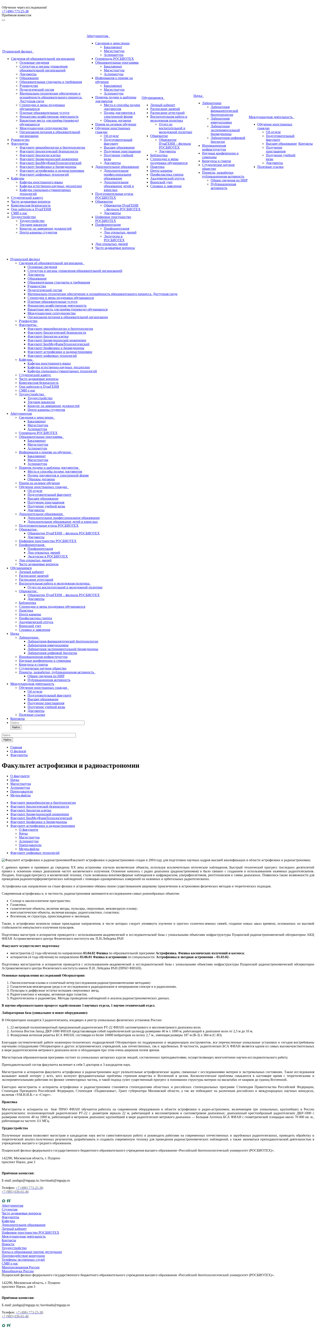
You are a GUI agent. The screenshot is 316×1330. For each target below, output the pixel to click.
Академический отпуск (167, 178)
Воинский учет (161, 182)
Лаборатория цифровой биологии (52, 653)
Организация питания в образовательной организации (68, 317)
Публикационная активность (223, 186)
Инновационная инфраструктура (214, 147)
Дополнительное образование (117, 167)
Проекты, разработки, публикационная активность (223, 174)
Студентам (9, 1209)
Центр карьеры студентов (38, 232)
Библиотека (158, 155)
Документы (28, 74)
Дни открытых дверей (120, 232)
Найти (16, 727)
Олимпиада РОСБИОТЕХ (114, 58)
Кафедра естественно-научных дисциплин (51, 186)
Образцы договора (117, 120)
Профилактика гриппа (166, 174)
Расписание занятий (165, 109)
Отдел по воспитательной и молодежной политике (175, 128)
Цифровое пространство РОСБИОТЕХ (113, 219)
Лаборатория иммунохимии (221, 120)
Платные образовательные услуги (44, 113)
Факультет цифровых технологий (44, 174)
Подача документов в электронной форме (119, 114)
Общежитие (104, 201)
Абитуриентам (98, 36)
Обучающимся (153, 98)
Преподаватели (30, 845)
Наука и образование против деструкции (32, 1252)
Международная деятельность (271, 117)
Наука (198, 96)
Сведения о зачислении (112, 43)
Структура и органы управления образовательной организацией (43, 68)
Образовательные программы (117, 62)
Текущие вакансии (33, 224)
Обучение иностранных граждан (44, 487)
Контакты (305, 143)
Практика (157, 167)
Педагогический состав (37, 89)
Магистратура (114, 51)
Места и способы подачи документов (55, 471)
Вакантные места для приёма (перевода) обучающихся (67, 309)
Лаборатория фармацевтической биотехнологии (224, 110)
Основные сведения (34, 62)
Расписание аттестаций (167, 113)
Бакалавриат (113, 47)
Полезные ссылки (270, 167)
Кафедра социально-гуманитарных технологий (62, 371)
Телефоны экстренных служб (23, 1259)
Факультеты (19, 143)
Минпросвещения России (21, 1267)
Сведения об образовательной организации (43, 58)
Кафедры (17, 178)
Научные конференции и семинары (45, 660)
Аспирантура (113, 55)
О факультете (28, 829)
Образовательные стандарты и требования (51, 82)
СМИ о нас (19, 213)
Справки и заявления (165, 186)
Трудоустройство (23, 217)
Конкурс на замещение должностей (46, 228)
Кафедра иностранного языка (41, 182)
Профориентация (108, 224)
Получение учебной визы (46, 506)
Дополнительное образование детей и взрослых (119, 186)
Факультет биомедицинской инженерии (49, 159)
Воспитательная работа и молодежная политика (168, 118)
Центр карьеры (161, 170)
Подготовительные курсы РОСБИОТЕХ (114, 195)
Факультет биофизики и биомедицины (48, 167)
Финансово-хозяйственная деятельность (49, 116)
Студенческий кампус (27, 197)
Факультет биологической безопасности (49, 151)
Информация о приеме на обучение (46, 452)
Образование (29, 78)
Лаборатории (211, 103)
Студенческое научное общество (42, 668)
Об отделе (111, 136)
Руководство (29, 85)
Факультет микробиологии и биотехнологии (52, 147)
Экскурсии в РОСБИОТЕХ (114, 238)
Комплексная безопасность (31, 205)
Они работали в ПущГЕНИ (31, 209)
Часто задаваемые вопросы (31, 201)
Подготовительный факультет (118, 141)
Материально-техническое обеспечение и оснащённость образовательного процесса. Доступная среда (51, 97)
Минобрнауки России (18, 1271)
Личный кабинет (162, 105)
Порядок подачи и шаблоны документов (49, 467)
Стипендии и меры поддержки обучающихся (168, 161)
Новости (8, 1244)
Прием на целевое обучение (115, 124)
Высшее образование (119, 147)
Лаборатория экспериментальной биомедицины (225, 130)
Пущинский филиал (18, 51)
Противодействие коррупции (23, 1256)
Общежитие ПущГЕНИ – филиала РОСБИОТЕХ (122, 207)
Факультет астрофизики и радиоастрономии (52, 170)
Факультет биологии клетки (40, 155)
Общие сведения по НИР (229, 180)
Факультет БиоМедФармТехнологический (50, 163)
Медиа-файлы (29, 849)
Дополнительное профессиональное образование (117, 174)
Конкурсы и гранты (216, 161)
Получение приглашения (122, 151)
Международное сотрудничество (44, 128)
